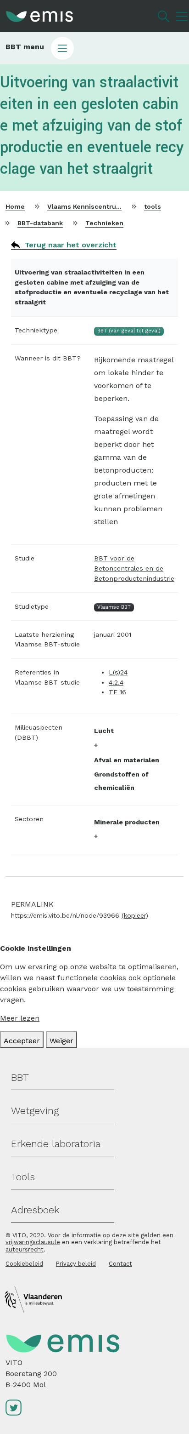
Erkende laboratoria (55, 1143)
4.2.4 (116, 682)
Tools (23, 1177)
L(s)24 (118, 672)
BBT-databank (40, 223)
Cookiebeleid (24, 1263)
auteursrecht (25, 1249)
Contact (120, 1263)
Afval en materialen (126, 760)
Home (15, 206)
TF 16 (117, 692)
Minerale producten (127, 822)
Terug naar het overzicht (71, 244)
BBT (20, 1077)
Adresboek (35, 1210)
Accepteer (22, 1040)
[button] (94, 48)
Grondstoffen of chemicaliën (121, 781)
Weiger (61, 1040)
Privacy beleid (76, 1263)
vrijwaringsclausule (33, 1242)
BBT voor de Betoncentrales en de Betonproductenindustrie (134, 568)
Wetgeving (35, 1110)
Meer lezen (19, 1018)
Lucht (104, 730)
